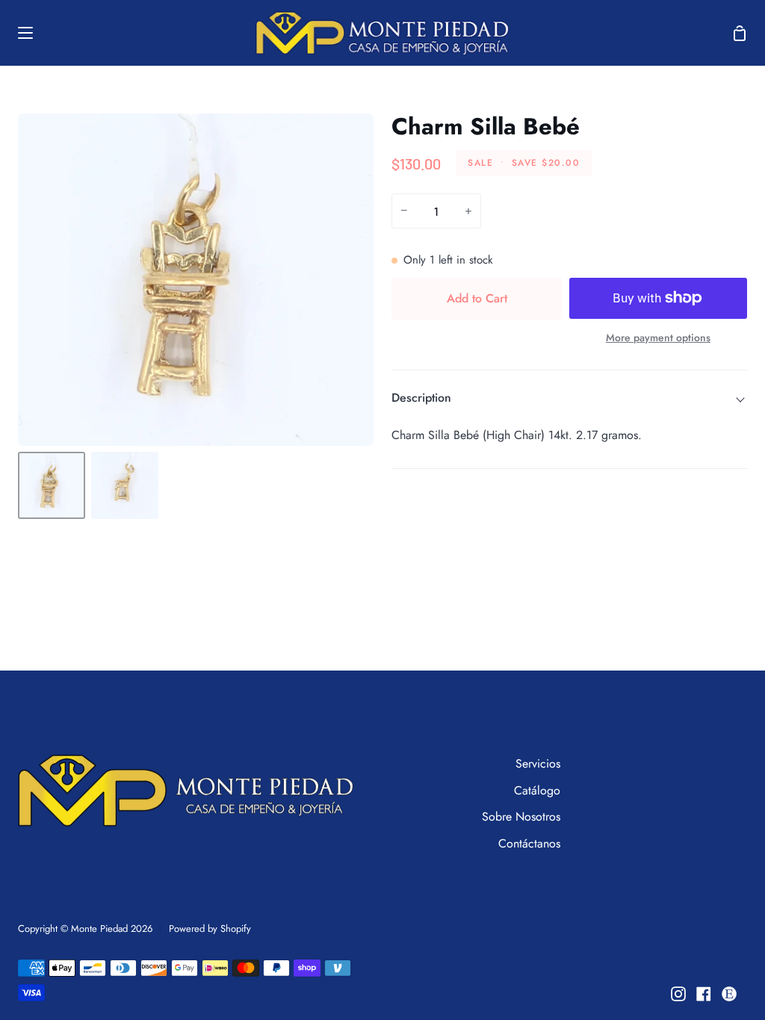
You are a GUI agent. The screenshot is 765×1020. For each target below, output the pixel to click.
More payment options (658, 337)
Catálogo (537, 790)
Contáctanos (529, 843)
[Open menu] (17, 33)
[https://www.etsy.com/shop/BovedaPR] (729, 993)
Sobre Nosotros (521, 816)
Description (421, 397)
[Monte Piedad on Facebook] (703, 993)
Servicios (537, 763)
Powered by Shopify (210, 928)
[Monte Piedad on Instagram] (678, 993)
